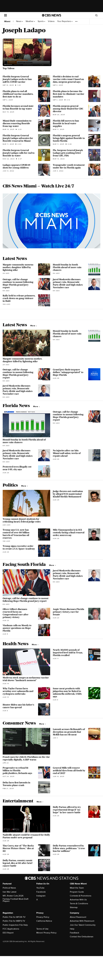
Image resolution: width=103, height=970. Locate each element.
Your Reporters (64, 21)
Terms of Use (42, 929)
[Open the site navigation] (20, 15)
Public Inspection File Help (15, 925)
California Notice (44, 921)
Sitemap (74, 907)
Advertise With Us (78, 900)
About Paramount (78, 917)
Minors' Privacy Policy (46, 933)
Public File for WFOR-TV (14, 917)
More (33, 326)
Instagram (40, 896)
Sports (41, 21)
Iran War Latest (9, 892)
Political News (9, 888)
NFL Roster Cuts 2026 (13, 896)
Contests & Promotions (80, 896)
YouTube (40, 888)
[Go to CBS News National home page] (51, 15)
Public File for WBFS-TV (14, 921)
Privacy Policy (42, 917)
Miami (7, 21)
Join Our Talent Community (82, 925)
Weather (30, 21)
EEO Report (8, 933)
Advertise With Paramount (82, 921)
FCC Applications (11, 929)
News (19, 21)
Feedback (74, 933)
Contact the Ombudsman (81, 937)
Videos (51, 21)
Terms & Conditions (79, 903)
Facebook (41, 892)
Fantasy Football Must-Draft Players (15, 900)
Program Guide (77, 892)
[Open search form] (96, 15)
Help (72, 929)
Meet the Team (77, 888)
